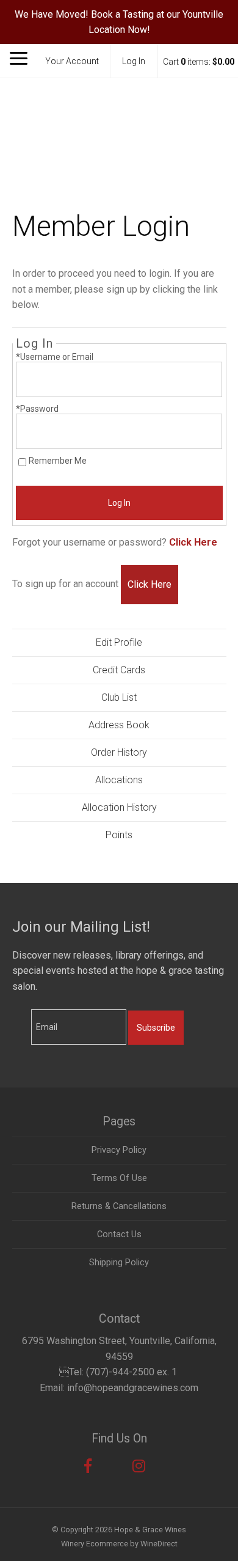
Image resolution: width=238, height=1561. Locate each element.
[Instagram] (139, 1466)
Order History (119, 752)
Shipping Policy (119, 1262)
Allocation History (119, 807)
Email (20, 1014)
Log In (133, 61)
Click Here (193, 542)
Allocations (119, 780)
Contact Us (119, 1234)
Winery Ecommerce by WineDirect (119, 1543)
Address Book (119, 725)
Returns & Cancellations (119, 1206)
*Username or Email (54, 357)
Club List (119, 697)
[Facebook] (88, 1466)
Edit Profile (119, 642)
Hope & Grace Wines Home (119, 125)
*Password (37, 409)
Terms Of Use (119, 1178)
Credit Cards (119, 670)
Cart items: (198, 62)
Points (119, 835)
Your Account (72, 61)
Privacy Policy (119, 1150)
